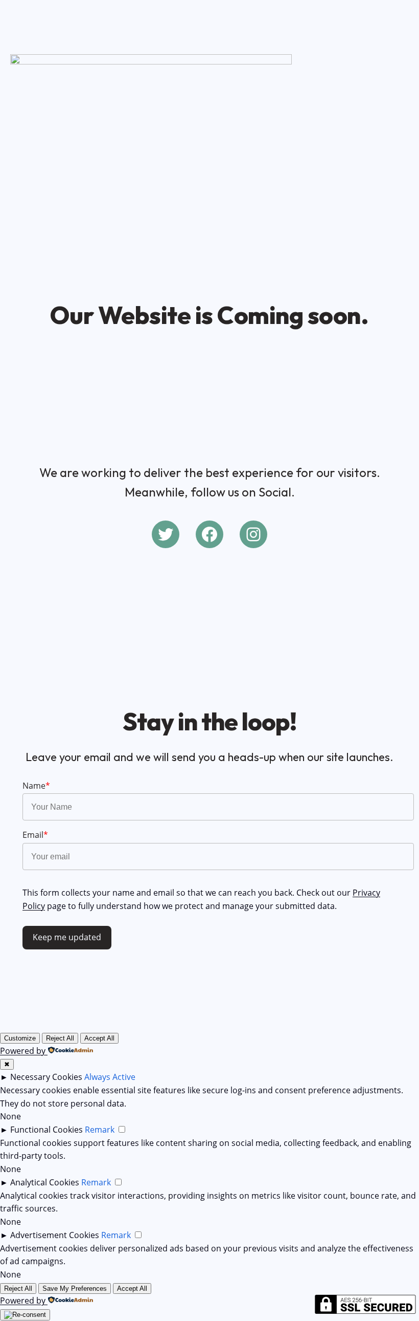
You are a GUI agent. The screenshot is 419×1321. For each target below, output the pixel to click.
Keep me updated (67, 937)
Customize (20, 1038)
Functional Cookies (46, 1129)
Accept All (99, 1038)
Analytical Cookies (44, 1182)
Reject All (60, 1038)
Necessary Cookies (46, 1076)
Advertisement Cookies (54, 1235)
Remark (99, 1129)
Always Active (109, 1076)
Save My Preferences (74, 1288)
